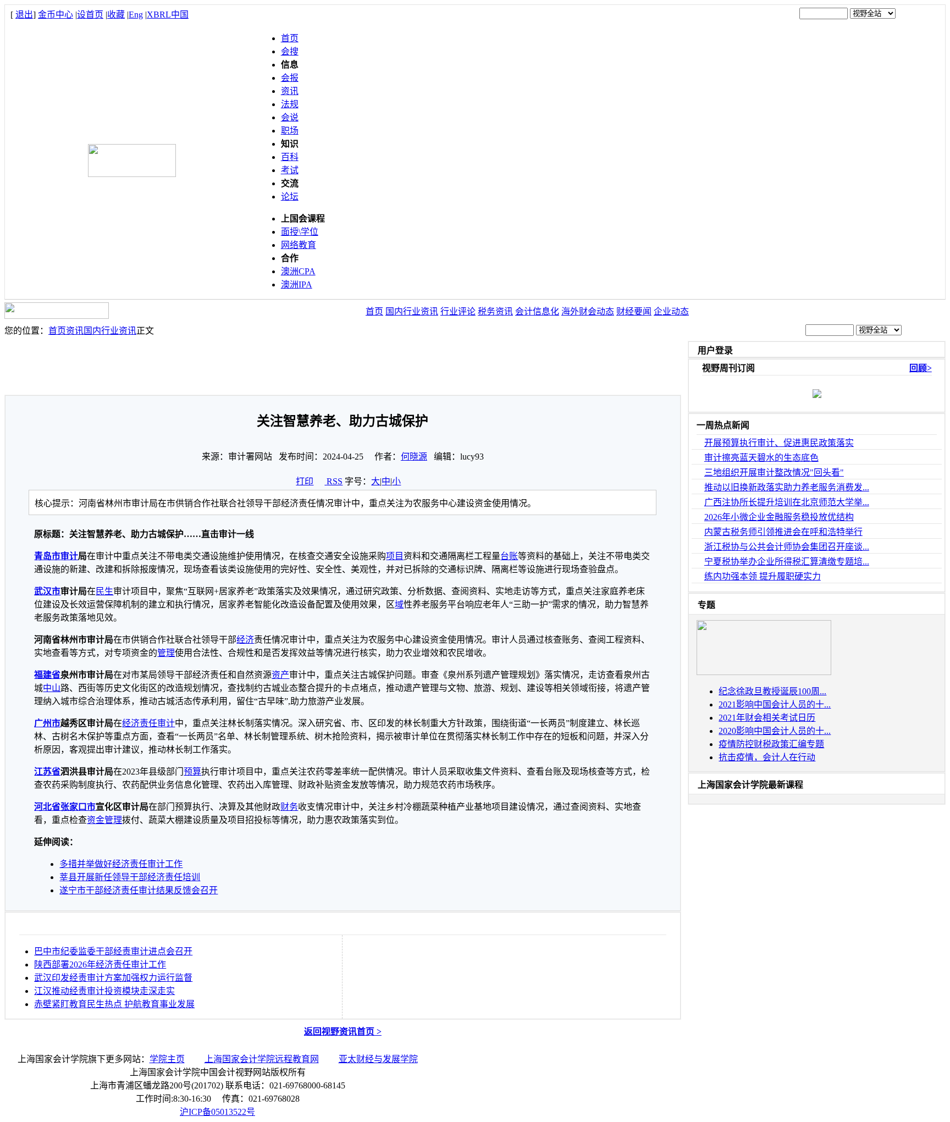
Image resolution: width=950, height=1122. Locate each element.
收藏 (116, 14)
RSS (335, 481)
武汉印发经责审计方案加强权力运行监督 (113, 977)
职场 (290, 130)
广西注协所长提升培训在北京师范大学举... (786, 502)
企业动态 (671, 311)
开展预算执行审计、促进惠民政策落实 (779, 442)
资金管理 (104, 820)
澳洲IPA (296, 284)
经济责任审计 (148, 723)
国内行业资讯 (411, 311)
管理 (166, 652)
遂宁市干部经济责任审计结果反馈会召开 (138, 890)
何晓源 (414, 456)
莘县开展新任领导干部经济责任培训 (129, 877)
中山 (51, 688)
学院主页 (167, 1059)
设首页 (90, 14)
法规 (290, 104)
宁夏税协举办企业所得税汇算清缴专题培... (786, 561)
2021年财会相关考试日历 (767, 717)
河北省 (47, 806)
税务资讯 (495, 311)
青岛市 (47, 556)
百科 (290, 157)
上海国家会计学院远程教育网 (262, 1059)
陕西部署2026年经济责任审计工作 (100, 964)
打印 (304, 481)
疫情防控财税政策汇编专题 (771, 744)
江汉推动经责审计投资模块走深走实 (104, 991)
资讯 (290, 91)
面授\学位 (299, 231)
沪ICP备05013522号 (217, 1112)
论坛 (290, 196)
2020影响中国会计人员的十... (775, 731)
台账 (509, 556)
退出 (24, 14)
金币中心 (55, 14)
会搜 (290, 51)
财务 (289, 806)
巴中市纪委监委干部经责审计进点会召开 (113, 951)
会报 (290, 77)
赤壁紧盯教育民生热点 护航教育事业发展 (114, 1004)
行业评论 (458, 311)
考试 (290, 170)
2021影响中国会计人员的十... (775, 704)
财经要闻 (633, 311)
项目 (395, 556)
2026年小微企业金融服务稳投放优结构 (779, 517)
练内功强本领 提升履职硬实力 (762, 576)
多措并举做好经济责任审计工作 (121, 864)
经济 (245, 639)
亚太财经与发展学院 (378, 1059)
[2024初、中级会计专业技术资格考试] (764, 672)
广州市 (47, 723)
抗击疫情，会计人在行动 (767, 757)
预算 (192, 771)
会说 (290, 117)
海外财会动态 (587, 311)
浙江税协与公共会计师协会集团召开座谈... (786, 546)
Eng (136, 14)
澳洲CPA (298, 271)
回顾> (920, 368)
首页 (290, 38)
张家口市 (78, 806)
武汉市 (47, 591)
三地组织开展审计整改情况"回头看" (774, 472)
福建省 (47, 674)
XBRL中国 (168, 14)
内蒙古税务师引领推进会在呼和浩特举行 (783, 532)
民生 (104, 591)
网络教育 (298, 245)
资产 (280, 674)
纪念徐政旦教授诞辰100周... (772, 691)
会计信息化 (537, 311)
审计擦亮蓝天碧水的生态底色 (761, 457)
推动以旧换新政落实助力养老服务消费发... (786, 487)
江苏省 (47, 771)
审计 (69, 556)
